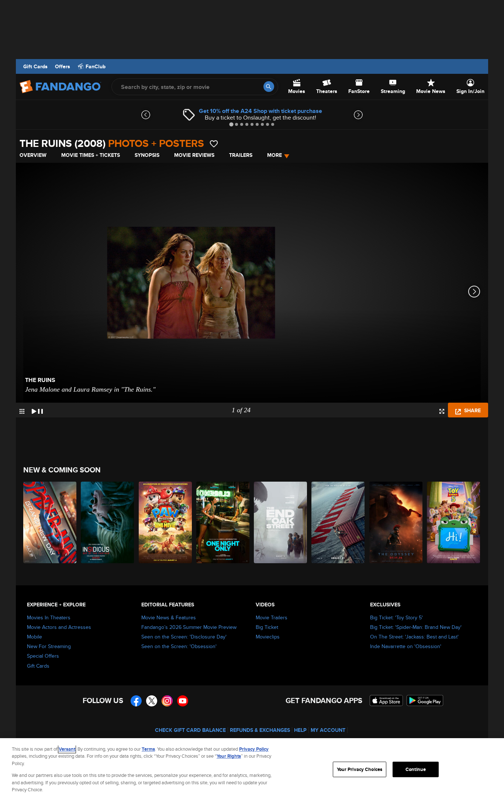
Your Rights (229, 756)
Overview (33, 155)
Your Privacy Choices (360, 769)
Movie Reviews (194, 155)
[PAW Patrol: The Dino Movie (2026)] (166, 522)
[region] (252, 770)
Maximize (441, 411)
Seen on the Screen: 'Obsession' (179, 646)
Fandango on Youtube (182, 700)
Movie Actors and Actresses (59, 627)
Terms (148, 749)
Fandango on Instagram (167, 700)
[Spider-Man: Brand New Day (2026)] (50, 522)
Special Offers (43, 656)
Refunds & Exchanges (260, 730)
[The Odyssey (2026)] (396, 522)
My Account (328, 730)
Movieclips (268, 636)
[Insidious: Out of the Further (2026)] (108, 522)
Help (300, 730)
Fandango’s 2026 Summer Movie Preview (189, 627)
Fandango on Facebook (136, 700)
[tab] (231, 124)
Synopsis (147, 155)
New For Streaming (49, 646)
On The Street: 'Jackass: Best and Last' (414, 636)
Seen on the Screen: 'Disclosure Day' (184, 636)
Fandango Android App (425, 700)
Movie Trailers (271, 617)
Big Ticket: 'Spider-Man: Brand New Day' (416, 627)
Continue (415, 769)
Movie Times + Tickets (90, 155)
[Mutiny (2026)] (338, 522)
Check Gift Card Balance (190, 730)
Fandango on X (151, 700)
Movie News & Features (168, 617)
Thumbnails (22, 411)
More (274, 155)
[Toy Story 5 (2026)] (454, 522)
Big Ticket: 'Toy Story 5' (396, 617)
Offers (62, 66)
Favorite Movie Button (213, 144)
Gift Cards (35, 66)
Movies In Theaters (48, 617)
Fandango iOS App (386, 700)
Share (472, 410)
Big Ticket (267, 627)
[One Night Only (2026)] (223, 522)
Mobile (34, 636)
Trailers (240, 155)
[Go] (268, 86)
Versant (67, 749)
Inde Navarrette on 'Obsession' (405, 646)
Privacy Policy (254, 749)
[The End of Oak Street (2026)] (281, 522)
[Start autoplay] (37, 410)
